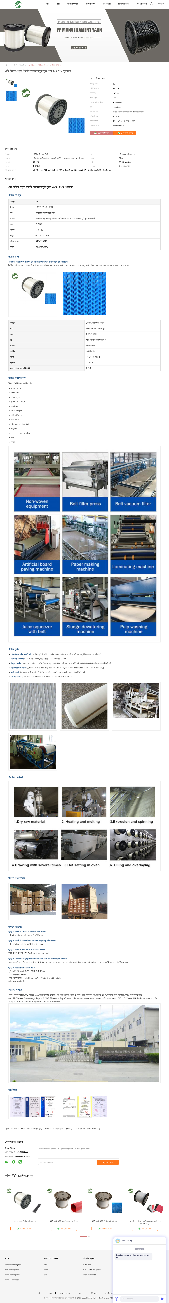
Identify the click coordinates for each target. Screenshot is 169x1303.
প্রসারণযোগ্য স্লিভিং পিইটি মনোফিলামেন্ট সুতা (23, 1221)
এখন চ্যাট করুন (141, 4)
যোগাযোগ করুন (123, 4)
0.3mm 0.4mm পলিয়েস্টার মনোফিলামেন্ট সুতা (26, 1129)
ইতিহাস (46, 1270)
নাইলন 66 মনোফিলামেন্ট (12, 1280)
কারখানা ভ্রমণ (90, 4)
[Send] (162, 1299)
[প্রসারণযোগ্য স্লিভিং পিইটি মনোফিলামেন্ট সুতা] (23, 1200)
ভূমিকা (45, 1265)
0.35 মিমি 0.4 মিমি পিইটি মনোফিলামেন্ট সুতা (104, 1221)
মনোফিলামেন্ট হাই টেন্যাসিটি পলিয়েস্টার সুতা (88, 1129)
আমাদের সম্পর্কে (72, 4)
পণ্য (58, 4)
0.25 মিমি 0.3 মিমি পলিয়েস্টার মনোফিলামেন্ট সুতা (64, 1221)
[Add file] (117, 1299)
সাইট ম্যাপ (93, 1293)
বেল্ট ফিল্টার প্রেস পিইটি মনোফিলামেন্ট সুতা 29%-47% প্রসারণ (46, 65)
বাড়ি (47, 4)
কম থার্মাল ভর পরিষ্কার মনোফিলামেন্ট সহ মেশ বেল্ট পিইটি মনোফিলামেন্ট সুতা (145, 1222)
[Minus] (162, 1240)
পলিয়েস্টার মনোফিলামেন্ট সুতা (13, 1265)
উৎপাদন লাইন (87, 1265)
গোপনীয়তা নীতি (110, 1293)
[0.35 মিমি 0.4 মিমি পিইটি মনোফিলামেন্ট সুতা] (104, 1200)
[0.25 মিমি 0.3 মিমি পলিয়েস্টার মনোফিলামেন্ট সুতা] (64, 1200)
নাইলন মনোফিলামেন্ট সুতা (12, 1275)
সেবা (45, 1275)
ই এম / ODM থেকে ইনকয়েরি (91, 1270)
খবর (80, 1293)
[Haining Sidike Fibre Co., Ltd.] (18, 4)
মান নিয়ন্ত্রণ (107, 4)
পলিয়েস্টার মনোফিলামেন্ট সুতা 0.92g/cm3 (58, 1129)
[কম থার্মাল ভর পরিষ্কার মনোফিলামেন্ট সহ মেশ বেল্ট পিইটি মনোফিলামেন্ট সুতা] (145, 1200)
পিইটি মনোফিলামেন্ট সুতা (12, 1270)
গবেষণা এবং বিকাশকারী (89, 1275)
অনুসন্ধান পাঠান (107, 1162)
